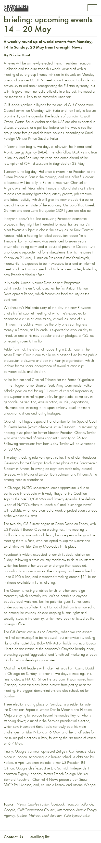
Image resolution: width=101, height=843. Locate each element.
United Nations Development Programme (51, 282)
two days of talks (49, 146)
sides (54, 443)
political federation (50, 127)
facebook (57, 804)
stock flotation (52, 815)
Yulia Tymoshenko (76, 815)
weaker (42, 565)
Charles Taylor (38, 804)
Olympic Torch (41, 463)
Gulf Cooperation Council (36, 809)
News (20, 804)
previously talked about (20, 85)
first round (75, 737)
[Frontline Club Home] (16, 6)
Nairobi (34, 815)
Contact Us (13, 837)
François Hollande (79, 804)
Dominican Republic (23, 709)
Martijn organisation (68, 360)
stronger (58, 565)
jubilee (22, 815)
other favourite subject (19, 229)
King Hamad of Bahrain (56, 607)
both (46, 443)
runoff (34, 720)
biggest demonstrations (39, 690)
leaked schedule (63, 756)
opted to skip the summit (66, 540)
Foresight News (68, 47)
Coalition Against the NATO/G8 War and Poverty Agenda (45, 496)
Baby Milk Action (49, 643)
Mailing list (39, 837)
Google (9, 809)
